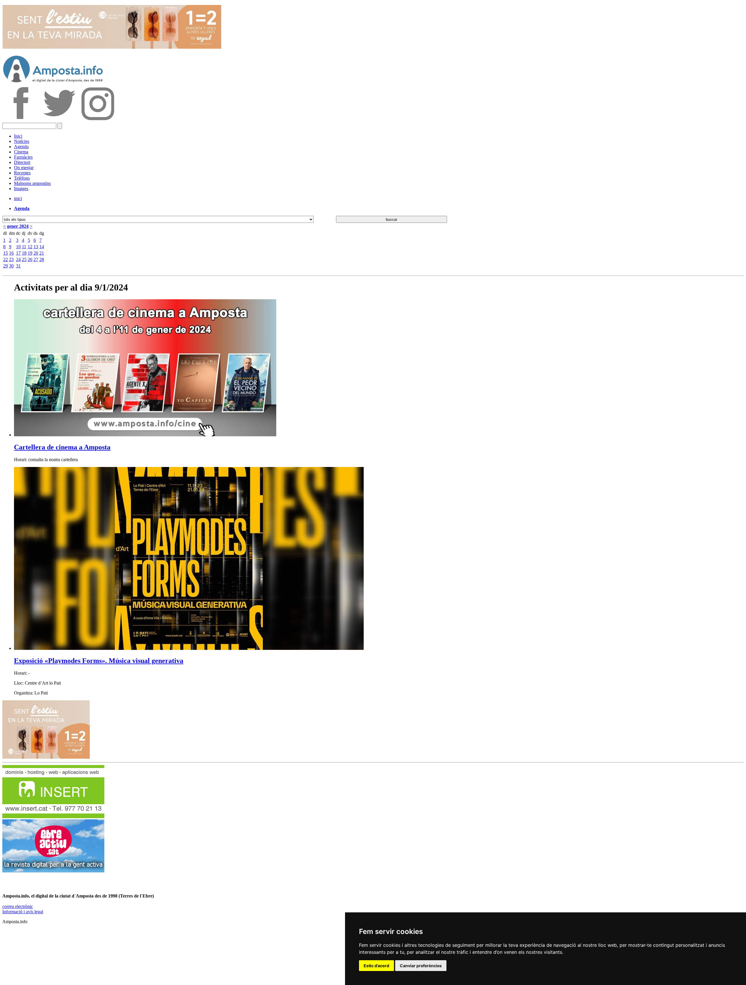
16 (11, 253)
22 (5, 259)
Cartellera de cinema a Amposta (62, 447)
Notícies (21, 141)
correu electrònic (17, 906)
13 (36, 246)
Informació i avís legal (22, 911)
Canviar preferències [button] (421, 965)
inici (18, 198)
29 (5, 265)
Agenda (21, 146)
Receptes (22, 172)
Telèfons (22, 178)
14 (41, 246)
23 (11, 259)
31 (18, 265)
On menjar (24, 167)
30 (11, 265)
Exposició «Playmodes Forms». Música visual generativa (98, 660)
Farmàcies (23, 157)
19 (30, 253)
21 (41, 253)
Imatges (21, 188)
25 (24, 259)
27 (36, 259)
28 (41, 259)
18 (24, 253)
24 (18, 259)
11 (24, 246)
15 (5, 253)
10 (18, 246)
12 (30, 246)
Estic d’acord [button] (376, 965)
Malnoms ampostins (32, 183)
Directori (22, 162)
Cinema (21, 151)
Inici (18, 136)
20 (36, 253)
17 (18, 253)
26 (30, 259)
